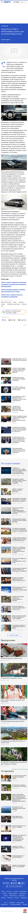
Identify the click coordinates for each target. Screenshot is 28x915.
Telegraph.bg (24, 897)
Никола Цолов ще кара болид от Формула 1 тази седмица (19, 617)
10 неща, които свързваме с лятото (11, 678)
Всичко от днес (14, 635)
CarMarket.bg (22, 893)
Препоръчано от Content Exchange (19, 769)
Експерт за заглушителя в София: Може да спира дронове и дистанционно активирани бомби (19, 470)
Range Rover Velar (6, 302)
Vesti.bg (7, 2)
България (14, 475)
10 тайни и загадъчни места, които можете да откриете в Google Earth (19, 530)
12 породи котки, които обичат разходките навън (19, 777)
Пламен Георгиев (5, 39)
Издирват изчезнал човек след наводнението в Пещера (18, 598)
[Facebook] (14, 906)
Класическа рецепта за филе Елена (11, 658)
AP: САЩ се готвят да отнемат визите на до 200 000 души (18, 388)
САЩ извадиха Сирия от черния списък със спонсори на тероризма (19, 569)
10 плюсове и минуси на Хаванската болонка (19, 785)
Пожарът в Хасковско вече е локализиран (18, 865)
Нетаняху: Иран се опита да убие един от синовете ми (19, 608)
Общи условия (20, 902)
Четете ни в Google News (15, 886)
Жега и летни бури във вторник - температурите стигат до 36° (19, 560)
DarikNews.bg (23, 891)
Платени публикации (15, 904)
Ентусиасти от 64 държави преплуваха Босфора (18, 808)
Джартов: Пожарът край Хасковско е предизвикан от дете (18, 579)
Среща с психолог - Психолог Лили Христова (18, 490)
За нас (5, 902)
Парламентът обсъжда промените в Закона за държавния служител (19, 500)
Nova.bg (5, 893)
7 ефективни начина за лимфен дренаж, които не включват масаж (19, 539)
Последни (16, 2)
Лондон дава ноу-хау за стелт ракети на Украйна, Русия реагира (19, 588)
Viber (5, 320)
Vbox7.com (9, 891)
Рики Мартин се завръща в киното (17, 817)
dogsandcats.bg (15, 412)
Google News (23, 320)
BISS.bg (6, 895)
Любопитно (14, 532)
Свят (13, 515)
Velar (15, 302)
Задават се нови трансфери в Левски (18, 847)
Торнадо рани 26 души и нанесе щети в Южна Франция (19, 520)
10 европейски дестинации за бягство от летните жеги (13, 741)
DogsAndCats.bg (13, 893)
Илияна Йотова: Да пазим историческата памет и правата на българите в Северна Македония (19, 439)
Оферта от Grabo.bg (16, 493)
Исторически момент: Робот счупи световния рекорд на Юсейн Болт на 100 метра (19, 429)
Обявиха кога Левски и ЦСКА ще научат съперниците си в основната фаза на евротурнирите (19, 837)
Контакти (25, 904)
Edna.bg (17, 897)
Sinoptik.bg (21, 895)
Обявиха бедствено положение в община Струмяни (18, 379)
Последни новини (10, 463)
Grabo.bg (3, 897)
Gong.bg (16, 891)
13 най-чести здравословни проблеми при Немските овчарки (18, 408)
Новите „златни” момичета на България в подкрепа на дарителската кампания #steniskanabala (13, 284)
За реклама (12, 902)
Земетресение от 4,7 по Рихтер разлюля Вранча (19, 359)
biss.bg (13, 402)
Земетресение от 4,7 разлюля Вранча (18, 856)
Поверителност (4, 904)
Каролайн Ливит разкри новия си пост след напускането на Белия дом (18, 450)
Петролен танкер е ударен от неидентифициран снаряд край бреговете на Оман (19, 510)
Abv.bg (3, 891)
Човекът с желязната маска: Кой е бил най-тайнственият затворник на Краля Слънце (18, 549)
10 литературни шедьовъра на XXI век (12, 721)
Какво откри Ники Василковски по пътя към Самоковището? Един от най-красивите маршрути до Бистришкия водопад (19, 798)
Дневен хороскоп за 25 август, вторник (19, 826)
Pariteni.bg (10, 897)
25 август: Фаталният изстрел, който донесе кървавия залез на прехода (19, 370)
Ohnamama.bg (13, 895)
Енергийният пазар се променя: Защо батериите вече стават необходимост (19, 398)
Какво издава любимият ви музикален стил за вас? (12, 700)
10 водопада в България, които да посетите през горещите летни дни (14, 763)
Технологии (4, 26)
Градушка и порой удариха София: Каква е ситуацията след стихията (19, 481)
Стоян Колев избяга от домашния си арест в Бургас (19, 626)
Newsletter (13, 320)
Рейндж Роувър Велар (14, 304)
